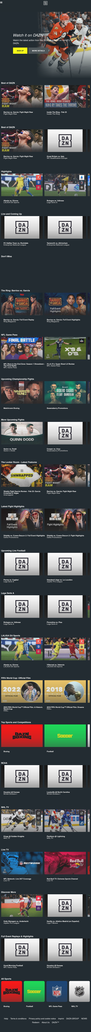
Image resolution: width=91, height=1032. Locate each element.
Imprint (61, 1018)
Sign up (20, 50)
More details (38, 50)
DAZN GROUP (72, 1018)
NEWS (84, 1018)
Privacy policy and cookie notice (42, 1018)
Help (6, 1018)
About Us (46, 1022)
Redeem (35, 1022)
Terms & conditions (18, 1018)
